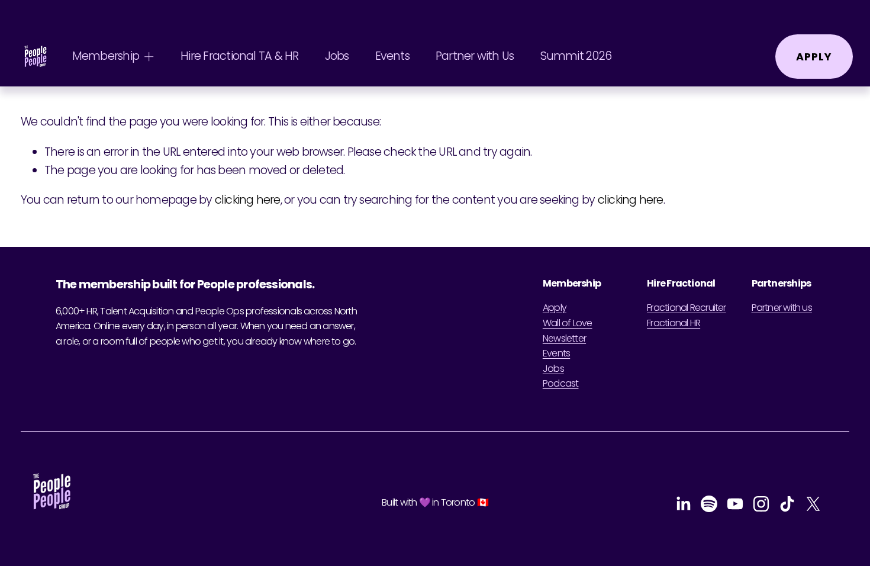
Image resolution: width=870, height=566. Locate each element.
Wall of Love (567, 323)
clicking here (248, 200)
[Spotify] (709, 504)
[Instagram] (761, 504)
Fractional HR (673, 323)
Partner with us (782, 307)
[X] (813, 504)
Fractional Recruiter (686, 307)
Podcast (561, 383)
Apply (814, 56)
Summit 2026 (575, 56)
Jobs (337, 56)
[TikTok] (787, 504)
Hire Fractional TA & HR (239, 56)
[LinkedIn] (683, 504)
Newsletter (564, 338)
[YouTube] (735, 504)
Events (392, 56)
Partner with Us (475, 56)
